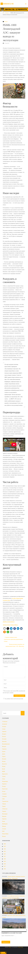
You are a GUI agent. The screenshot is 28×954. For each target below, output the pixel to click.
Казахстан (4, 764)
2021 (5, 856)
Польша (4, 786)
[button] (4, 628)
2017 (5, 866)
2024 (5, 849)
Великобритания (6, 744)
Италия (3, 761)
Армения (4, 731)
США (3, 799)
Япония (4, 836)
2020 (5, 859)
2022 (5, 854)
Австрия (4, 726)
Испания (4, 759)
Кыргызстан (5, 774)
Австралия (4, 724)
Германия (4, 749)
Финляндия (4, 814)
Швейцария (4, 823)
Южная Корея (5, 833)
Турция (3, 806)
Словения (4, 796)
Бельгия (4, 736)
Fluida (9, 947)
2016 (5, 868)
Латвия (3, 776)
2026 (5, 844)
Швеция (4, 826)
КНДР (3, 771)
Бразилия (4, 741)
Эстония (4, 828)
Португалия (4, 789)
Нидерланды (5, 781)
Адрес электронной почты (7, 935)
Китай (3, 769)
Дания (3, 754)
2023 (5, 851)
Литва (3, 779)
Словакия (4, 794)
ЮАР (3, 831)
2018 (5, 864)
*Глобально (4, 721)
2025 (5, 846)
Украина (4, 811)
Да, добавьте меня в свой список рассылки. (14, 698)
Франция (4, 816)
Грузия (3, 751)
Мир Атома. (20, 947)
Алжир (3, 729)
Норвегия (4, 784)
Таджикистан (5, 801)
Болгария (4, 739)
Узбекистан (4, 808)
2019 (5, 861)
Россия (7, 12)
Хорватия (4, 819)
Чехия (3, 821)
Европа (3, 756)
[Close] (26, 930)
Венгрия (4, 746)
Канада (3, 766)
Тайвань (4, 804)
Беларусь (4, 734)
